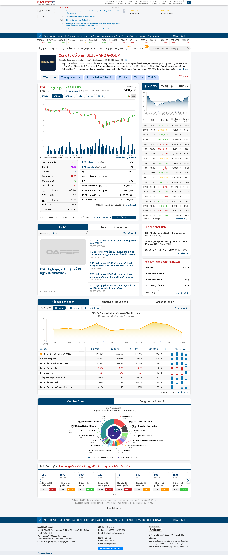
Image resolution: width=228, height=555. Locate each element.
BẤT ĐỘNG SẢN (69, 36)
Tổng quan (42, 48)
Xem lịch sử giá (101, 217)
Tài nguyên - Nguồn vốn (114, 301)
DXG (81, 475)
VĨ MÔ (121, 36)
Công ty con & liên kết (152, 401)
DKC (62, 475)
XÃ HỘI (45, 36)
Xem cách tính (130, 205)
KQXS (93, 48)
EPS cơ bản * (93, 162)
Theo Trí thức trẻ (114, 508)
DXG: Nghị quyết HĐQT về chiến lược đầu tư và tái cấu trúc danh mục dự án (112, 286)
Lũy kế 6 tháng (92, 308)
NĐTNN (183, 86)
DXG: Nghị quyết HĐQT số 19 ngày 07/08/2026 (60, 271)
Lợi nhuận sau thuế (49, 382)
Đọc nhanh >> (117, 8)
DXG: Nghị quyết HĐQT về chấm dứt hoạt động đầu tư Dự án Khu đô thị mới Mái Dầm (111, 264)
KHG (138, 475)
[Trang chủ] (40, 36)
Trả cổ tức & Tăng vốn (114, 227)
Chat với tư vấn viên (112, 549)
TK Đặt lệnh (168, 86)
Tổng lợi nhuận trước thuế (52, 377)
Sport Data (138, 48)
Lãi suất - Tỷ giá (105, 48)
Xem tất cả (128, 233)
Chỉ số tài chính (165, 301)
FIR (118, 475)
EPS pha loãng (94, 167)
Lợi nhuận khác (47, 373)
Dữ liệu (175, 36)
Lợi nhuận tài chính (49, 368)
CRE (43, 475)
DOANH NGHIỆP (83, 36)
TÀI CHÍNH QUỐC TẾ (109, 36)
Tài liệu (152, 77)
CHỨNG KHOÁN (56, 36)
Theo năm (74, 308)
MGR (156, 475)
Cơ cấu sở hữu (75, 401)
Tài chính (123, 77)
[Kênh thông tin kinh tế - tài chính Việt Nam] (46, 3)
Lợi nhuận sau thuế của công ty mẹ (56, 387)
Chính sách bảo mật (44, 553)
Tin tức (138, 77)
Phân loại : (44, 233)
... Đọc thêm (182, 69)
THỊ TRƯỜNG (140, 36)
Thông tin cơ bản (71, 77)
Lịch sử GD (150, 86)
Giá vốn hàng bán (48, 358)
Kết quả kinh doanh (63, 301)
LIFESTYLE (157, 36)
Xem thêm (180, 218)
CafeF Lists (184, 36)
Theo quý (59, 308)
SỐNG (149, 36)
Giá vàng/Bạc (83, 48)
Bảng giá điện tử (47, 11)
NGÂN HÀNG (95, 36)
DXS (100, 475)
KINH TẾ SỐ (129, 36)
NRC (175, 475)
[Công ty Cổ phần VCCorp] (155, 532)
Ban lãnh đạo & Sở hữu (100, 77)
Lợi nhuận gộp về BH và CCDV (54, 363)
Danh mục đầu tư (47, 16)
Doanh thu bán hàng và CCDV (57, 354)
